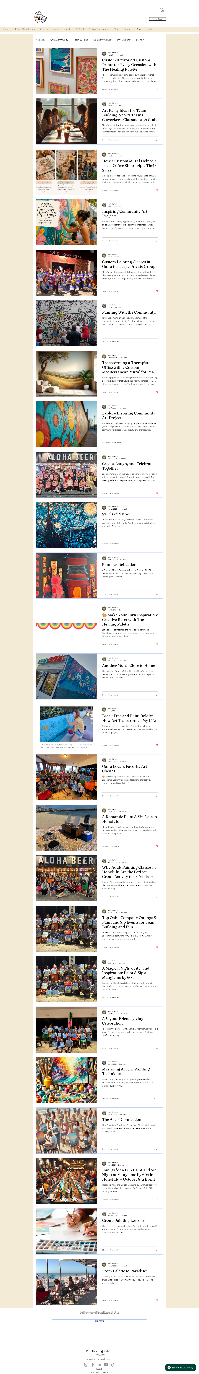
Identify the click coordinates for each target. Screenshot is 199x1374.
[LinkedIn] (99, 1364)
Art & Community (59, 39)
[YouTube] (106, 1364)
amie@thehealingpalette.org (99, 1359)
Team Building (81, 39)
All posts (40, 39)
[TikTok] (112, 1364)
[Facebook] (92, 1364)
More (139, 39)
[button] (162, 10)
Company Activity (102, 39)
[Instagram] (86, 1364)
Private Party (124, 39)
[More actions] (157, 53)
